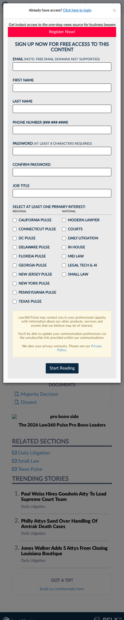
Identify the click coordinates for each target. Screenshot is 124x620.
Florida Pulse (32, 256)
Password (52, 143)
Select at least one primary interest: (49, 207)
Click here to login (77, 10)
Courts (75, 229)
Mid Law (76, 256)
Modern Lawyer (84, 220)
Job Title (21, 185)
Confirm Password (32, 164)
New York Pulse (34, 283)
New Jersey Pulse (35, 274)
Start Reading (62, 368)
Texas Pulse (30, 301)
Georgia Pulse (33, 265)
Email (56, 59)
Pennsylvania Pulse (37, 292)
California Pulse (35, 220)
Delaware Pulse (34, 247)
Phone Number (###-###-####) (40, 122)
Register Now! (62, 32)
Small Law (78, 274)
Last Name (23, 101)
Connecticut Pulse (37, 229)
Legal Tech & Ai (82, 265)
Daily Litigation (83, 238)
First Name (23, 80)
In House (76, 247)
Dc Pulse (27, 238)
